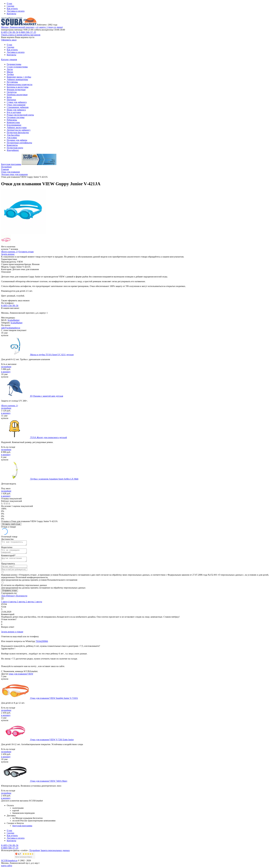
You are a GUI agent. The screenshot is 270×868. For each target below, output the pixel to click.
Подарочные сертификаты (19, 142)
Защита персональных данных (55, 850)
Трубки (10, 74)
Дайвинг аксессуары (17, 127)
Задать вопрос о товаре (12, 631)
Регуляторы (12, 82)
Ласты (10, 69)
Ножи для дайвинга (16, 110)
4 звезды (12, 601)
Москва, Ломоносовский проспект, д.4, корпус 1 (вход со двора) (32, 27)
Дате (3, 596)
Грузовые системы (15, 117)
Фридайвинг (13, 150)
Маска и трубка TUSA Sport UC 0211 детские (52, 354)
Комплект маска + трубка (19, 77)
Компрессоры (13, 122)
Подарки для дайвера (17, 140)
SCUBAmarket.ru (9, 860)
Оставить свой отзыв (11, 524)
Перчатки (11, 99)
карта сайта (6, 865)
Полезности (21, 596)
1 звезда (38, 601)
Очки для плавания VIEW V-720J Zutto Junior (52, 739)
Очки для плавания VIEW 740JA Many (48, 781)
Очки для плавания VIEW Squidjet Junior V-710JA (54, 698)
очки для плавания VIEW (21, 674)
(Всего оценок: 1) (9, 251)
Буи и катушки (14, 112)
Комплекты (12, 145)
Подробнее (6, 167)
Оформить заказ (8, 40)
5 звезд (4, 601)
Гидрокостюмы (14, 64)
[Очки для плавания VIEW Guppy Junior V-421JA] (23, 233)
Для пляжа (12, 137)
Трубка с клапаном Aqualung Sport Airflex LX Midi (54, 479)
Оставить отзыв (26, 251)
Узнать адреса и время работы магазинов (20, 35)
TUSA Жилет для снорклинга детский (48, 437)
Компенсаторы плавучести (19, 84)
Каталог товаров (9, 59)
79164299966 (42, 641)
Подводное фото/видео (18, 132)
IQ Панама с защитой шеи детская (46, 396)
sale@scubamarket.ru (10, 328)
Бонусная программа (11, 164)
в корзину (6, 372)
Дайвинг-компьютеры (17, 79)
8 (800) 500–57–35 (27, 32)
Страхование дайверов (18, 107)
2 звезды (30, 601)
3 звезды (21, 601)
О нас (9, 3)
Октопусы (12, 92)
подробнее (6, 366)
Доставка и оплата (15, 11)
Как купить (12, 8)
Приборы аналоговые (17, 94)
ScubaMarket (13, 320)
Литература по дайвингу (19, 130)
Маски (10, 72)
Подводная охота (15, 147)
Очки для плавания (16, 105)
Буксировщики (14, 125)
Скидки (10, 6)
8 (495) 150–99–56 (9, 32)
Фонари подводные (16, 89)
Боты (9, 97)
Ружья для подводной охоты (20, 115)
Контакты (11, 13)
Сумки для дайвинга (17, 102)
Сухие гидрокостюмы (17, 67)
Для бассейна (13, 135)
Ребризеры (12, 120)
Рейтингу (11, 596)
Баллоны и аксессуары (17, 87)
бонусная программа (22, 825)
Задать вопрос (8, 254)
